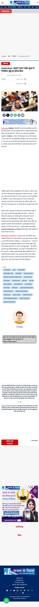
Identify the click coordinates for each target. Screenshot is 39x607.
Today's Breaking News (10, 298)
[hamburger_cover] (2, 2)
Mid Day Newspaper (9, 302)
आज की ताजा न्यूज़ (16, 280)
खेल (33, 7)
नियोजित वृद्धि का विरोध (8, 273)
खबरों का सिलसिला (7, 284)
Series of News (27, 294)
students (18, 273)
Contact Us (19, 580)
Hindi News (7, 294)
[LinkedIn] (11, 115)
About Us (19, 578)
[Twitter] (7, 115)
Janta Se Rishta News (26, 287)
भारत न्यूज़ (31, 280)
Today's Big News (24, 298)
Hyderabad (5, 128)
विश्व (29, 7)
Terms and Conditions (19, 584)
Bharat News (16, 294)
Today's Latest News (21, 291)
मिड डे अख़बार (6, 287)
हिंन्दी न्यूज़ (24, 280)
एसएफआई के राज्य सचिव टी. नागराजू (11, 236)
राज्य (25, 7)
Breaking (5, 11)
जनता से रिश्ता (7, 280)
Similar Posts (9, 442)
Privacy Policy (19, 582)
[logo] (20, 2)
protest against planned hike (12, 277)
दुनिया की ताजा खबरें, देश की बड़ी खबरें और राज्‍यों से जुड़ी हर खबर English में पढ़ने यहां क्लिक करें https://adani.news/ (19, 339)
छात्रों (14, 270)
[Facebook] (4, 115)
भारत (5, 7)
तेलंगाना (14, 56)
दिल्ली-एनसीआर (12, 7)
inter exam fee (28, 273)
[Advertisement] (19, 33)
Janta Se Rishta (8, 291)
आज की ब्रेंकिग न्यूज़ (18, 284)
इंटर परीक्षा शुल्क (21, 270)
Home (4, 56)
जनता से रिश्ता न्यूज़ (28, 277)
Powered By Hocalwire (19, 598)
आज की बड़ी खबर (28, 284)
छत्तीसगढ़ (20, 7)
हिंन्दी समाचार (14, 287)
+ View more (34, 440)
